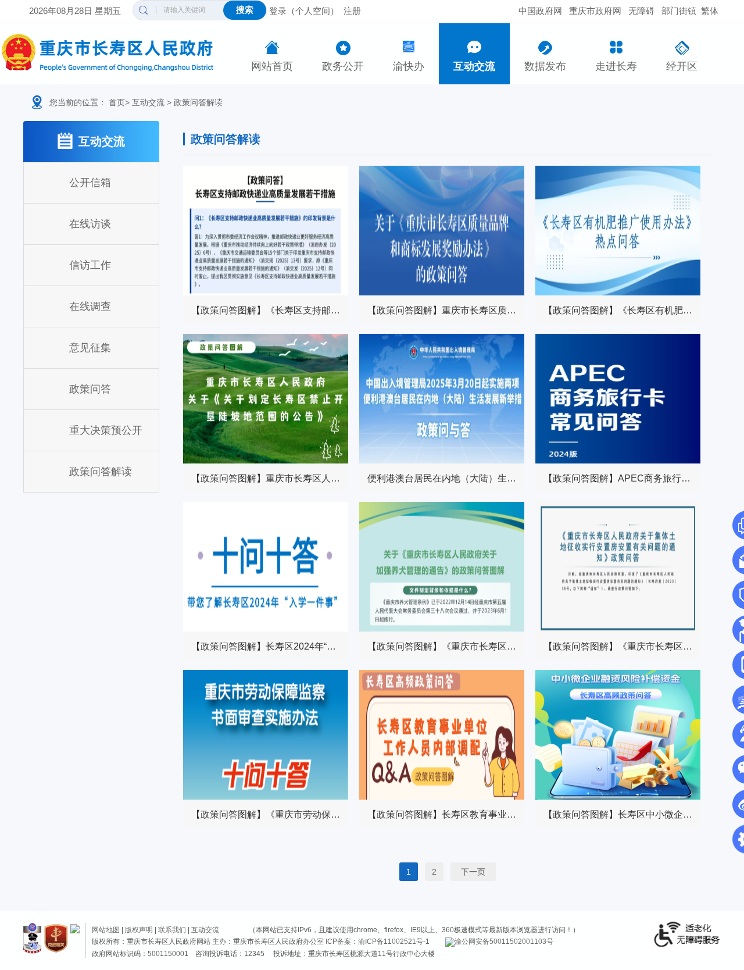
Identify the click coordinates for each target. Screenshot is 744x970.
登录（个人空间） (304, 11)
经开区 (682, 66)
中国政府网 (540, 11)
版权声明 (139, 930)
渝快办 (408, 66)
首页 (117, 102)
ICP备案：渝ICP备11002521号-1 (378, 941)
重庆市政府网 (595, 11)
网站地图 (106, 930)
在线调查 (90, 306)
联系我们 (172, 930)
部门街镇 (678, 11)
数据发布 (545, 66)
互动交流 (474, 66)
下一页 (473, 871)
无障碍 (641, 11)
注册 (352, 11)
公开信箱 (90, 182)
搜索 (244, 10)
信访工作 (90, 265)
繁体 (709, 11)
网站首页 (272, 66)
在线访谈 (90, 224)
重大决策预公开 (105, 430)
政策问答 (90, 389)
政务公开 (343, 66)
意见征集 (90, 348)
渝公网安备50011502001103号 (504, 941)
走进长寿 (616, 66)
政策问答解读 (198, 102)
